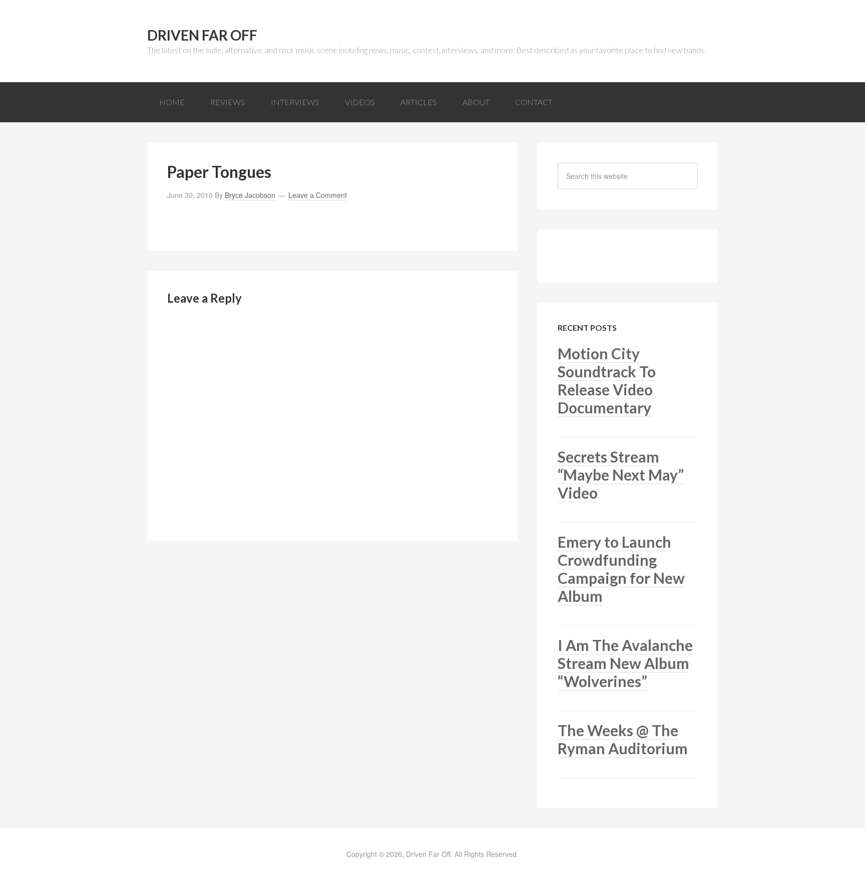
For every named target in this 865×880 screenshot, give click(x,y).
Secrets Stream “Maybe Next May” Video (621, 475)
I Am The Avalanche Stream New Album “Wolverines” (625, 663)
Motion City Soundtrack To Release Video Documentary (607, 380)
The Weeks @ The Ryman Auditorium (623, 739)
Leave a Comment (317, 195)
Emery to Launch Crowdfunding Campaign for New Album (621, 569)
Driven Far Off (202, 35)
